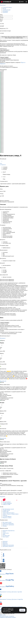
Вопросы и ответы (7, 517)
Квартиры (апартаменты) (8, 530)
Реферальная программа (8, 545)
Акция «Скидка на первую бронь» (11, 514)
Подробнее (2, 496)
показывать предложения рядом (9, 333)
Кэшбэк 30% (6, 511)
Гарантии (5, 515)
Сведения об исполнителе (6, 476)
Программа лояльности (8, 546)
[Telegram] (3, 552)
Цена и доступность (5, 50)
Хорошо (22, 610)
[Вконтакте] (3, 558)
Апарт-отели (6, 533)
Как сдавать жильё (7, 522)
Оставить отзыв (4, 456)
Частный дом (3, 381)
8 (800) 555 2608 (6, 504)
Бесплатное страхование (8, 524)
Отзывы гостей (6, 510)
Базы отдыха (6, 536)
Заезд (1, 14)
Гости (1, 20)
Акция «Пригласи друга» (8, 512)
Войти (22, 1)
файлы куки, (11, 608)
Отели (4, 531)
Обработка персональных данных (8, 617)
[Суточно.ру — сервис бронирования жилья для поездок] (6, 1)
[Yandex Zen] (3, 561)
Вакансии (5, 542)
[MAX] (3, 556)
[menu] (26, 1)
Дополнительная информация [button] (7, 279)
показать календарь (5, 322)
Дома (4, 534)
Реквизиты (5, 543)
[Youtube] (3, 559)
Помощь (5, 526)
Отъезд (1, 17)
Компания (5, 541)
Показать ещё (3, 461)
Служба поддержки (7, 503)
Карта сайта (3, 614)
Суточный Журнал (7, 516)
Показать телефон (4, 57)
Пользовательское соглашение (7, 616)
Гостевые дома (6, 535)
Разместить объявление (8, 523)
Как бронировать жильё (8, 509)
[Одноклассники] (3, 554)
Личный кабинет (7, 502)
